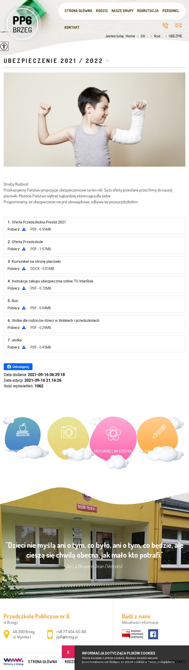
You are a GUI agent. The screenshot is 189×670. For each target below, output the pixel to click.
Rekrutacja (148, 10)
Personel (170, 10)
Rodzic (102, 10)
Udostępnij (21, 367)
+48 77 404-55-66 (167, 26)
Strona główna (78, 10)
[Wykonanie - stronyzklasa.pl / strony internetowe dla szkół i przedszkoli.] (13, 662)
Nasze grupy (122, 10)
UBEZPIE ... (175, 36)
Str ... (142, 36)
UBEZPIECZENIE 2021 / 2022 (53, 60)
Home (130, 36)
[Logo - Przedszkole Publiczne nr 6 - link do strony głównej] (22, 24)
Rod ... (156, 36)
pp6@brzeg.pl (178, 25)
